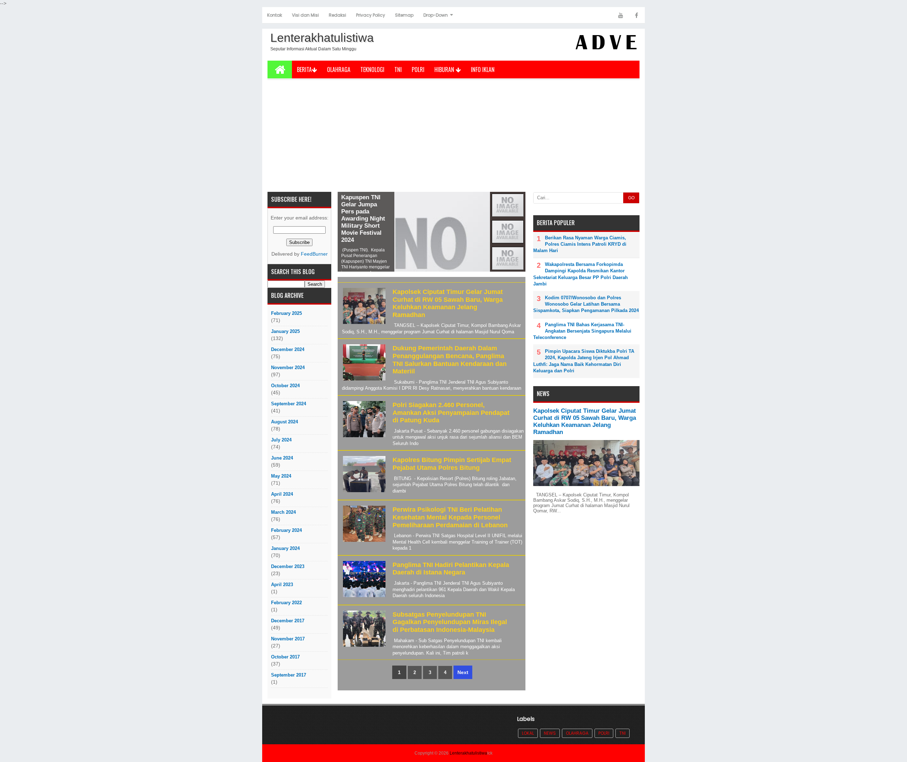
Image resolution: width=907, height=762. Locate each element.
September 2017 (288, 675)
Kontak (274, 15)
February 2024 (286, 530)
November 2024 (288, 367)
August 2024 (284, 421)
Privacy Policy (370, 15)
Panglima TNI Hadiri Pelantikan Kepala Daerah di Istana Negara (451, 568)
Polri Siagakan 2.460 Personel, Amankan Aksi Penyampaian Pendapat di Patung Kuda (451, 412)
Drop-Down (435, 15)
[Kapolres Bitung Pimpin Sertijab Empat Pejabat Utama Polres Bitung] (363, 492)
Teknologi (372, 69)
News (550, 733)
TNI (398, 69)
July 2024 (281, 440)
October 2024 (285, 385)
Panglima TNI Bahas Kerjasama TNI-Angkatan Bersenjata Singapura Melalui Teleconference (582, 331)
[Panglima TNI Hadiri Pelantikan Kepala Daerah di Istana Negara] (363, 597)
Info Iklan (483, 69)
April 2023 (282, 584)
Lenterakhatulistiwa (468, 753)
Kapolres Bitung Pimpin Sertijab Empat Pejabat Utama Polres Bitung (452, 463)
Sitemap (404, 15)
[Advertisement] (453, 138)
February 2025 (286, 313)
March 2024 (283, 512)
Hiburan (445, 69)
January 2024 (285, 548)
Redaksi (337, 15)
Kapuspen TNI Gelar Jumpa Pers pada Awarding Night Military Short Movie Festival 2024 (363, 218)
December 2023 (287, 566)
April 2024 (282, 494)
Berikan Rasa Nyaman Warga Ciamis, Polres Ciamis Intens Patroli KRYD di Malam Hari (579, 244)
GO (631, 197)
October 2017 (285, 657)
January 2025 (285, 331)
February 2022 (286, 602)
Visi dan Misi (305, 15)
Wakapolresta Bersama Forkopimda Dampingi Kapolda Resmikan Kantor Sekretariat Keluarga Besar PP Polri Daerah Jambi (580, 274)
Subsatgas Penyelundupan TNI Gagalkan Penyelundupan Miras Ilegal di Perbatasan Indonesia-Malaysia (450, 622)
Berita (304, 69)
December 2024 (287, 349)
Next (462, 672)
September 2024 (288, 403)
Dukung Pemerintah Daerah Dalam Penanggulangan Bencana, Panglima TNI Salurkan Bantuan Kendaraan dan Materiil (450, 360)
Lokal (528, 733)
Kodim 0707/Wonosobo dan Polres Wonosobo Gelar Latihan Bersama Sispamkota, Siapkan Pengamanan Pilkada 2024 (586, 304)
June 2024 (282, 458)
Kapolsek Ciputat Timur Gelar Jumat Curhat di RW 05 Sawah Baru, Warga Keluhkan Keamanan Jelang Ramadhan (448, 303)
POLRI (418, 69)
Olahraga (338, 69)
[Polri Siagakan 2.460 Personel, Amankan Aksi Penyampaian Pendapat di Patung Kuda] (363, 437)
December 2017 (287, 620)
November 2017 (288, 638)
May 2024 (281, 476)
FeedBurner (314, 254)
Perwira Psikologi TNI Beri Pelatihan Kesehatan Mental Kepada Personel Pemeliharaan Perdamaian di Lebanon (450, 517)
